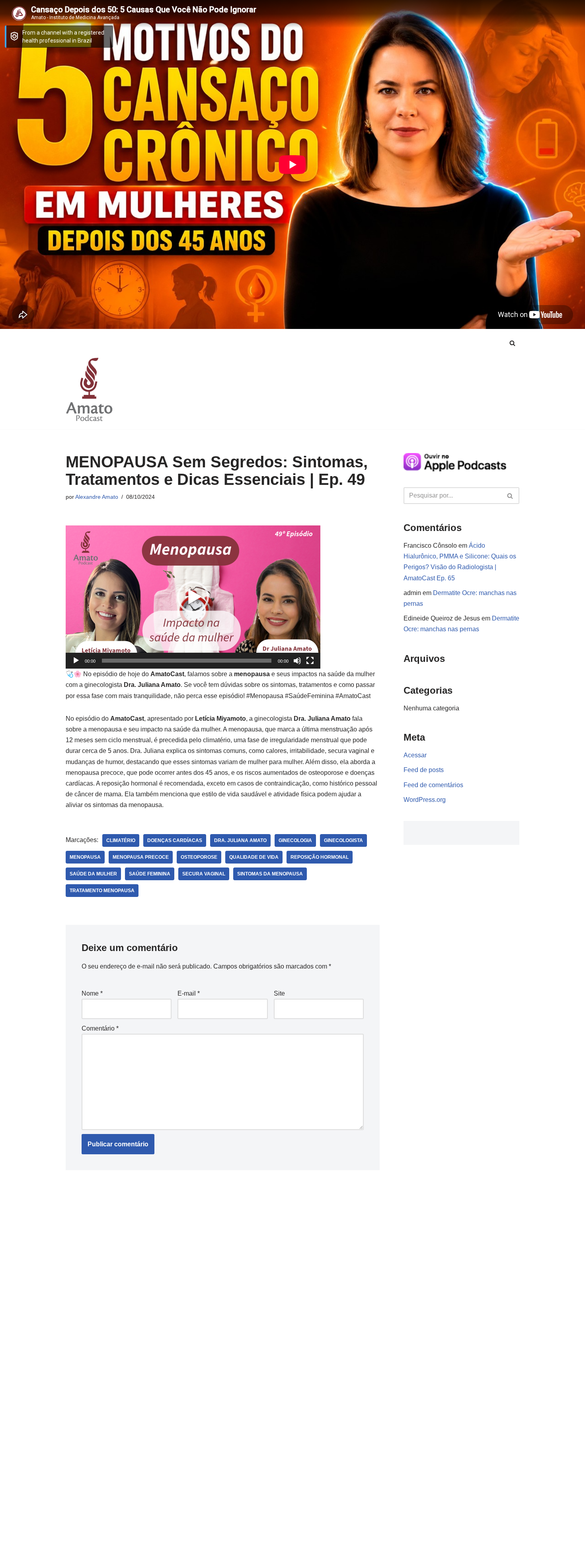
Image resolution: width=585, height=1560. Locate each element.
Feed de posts (424, 769)
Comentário (100, 1028)
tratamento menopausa (102, 890)
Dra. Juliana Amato (240, 840)
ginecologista (343, 840)
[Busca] (512, 343)
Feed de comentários (433, 785)
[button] (193, 597)
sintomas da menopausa (270, 874)
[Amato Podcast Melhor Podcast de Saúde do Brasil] (89, 389)
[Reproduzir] (76, 661)
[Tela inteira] (310, 661)
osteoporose (199, 857)
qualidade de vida (254, 857)
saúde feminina (149, 874)
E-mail (188, 993)
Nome (92, 993)
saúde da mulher (93, 874)
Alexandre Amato (96, 497)
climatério (120, 840)
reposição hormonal (320, 857)
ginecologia (295, 840)
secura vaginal (203, 874)
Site (279, 993)
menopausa (85, 857)
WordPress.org (425, 799)
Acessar (415, 755)
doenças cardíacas (174, 840)
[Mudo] (297, 661)
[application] (193, 597)
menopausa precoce (141, 857)
